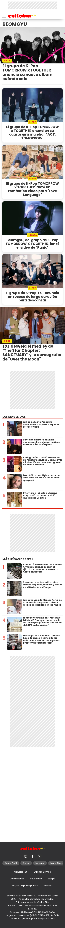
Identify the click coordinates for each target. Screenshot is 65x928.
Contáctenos (17, 878)
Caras (26, 863)
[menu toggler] (4, 15)
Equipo (51, 878)
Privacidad (36, 878)
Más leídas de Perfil (18, 559)
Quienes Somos (42, 871)
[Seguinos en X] (39, 856)
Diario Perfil (11, 863)
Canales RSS (21, 871)
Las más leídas (14, 417)
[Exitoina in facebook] (32, 856)
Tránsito (48, 885)
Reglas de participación (25, 885)
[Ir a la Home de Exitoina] (22, 16)
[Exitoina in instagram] (25, 856)
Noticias (40, 863)
